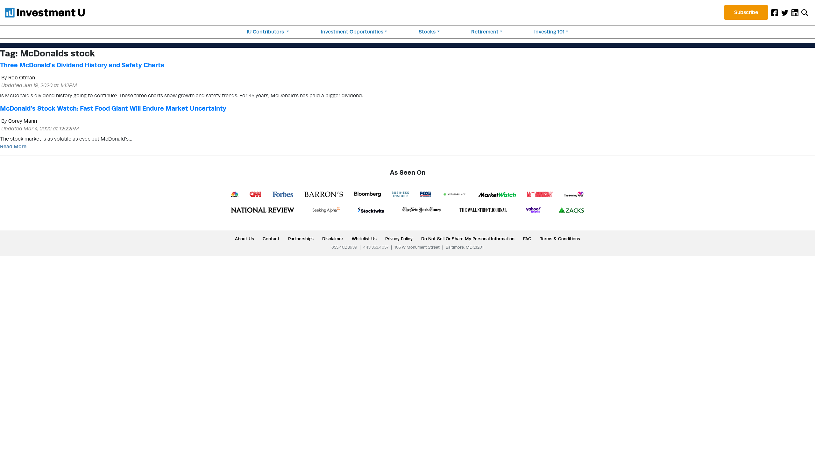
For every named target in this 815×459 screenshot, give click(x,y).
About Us (244, 238)
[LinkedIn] (794, 12)
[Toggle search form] (804, 12)
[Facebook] (774, 12)
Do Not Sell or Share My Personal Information (467, 238)
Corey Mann (22, 121)
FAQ (527, 238)
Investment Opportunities (352, 32)
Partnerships (301, 238)
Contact (271, 238)
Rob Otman (21, 78)
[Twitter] (784, 12)
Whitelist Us (364, 238)
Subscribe (746, 12)
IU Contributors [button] (266, 32)
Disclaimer (332, 238)
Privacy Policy (399, 238)
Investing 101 (549, 32)
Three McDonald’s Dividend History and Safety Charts (82, 65)
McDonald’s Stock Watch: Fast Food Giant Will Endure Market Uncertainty (113, 108)
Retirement (485, 32)
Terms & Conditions (560, 238)
